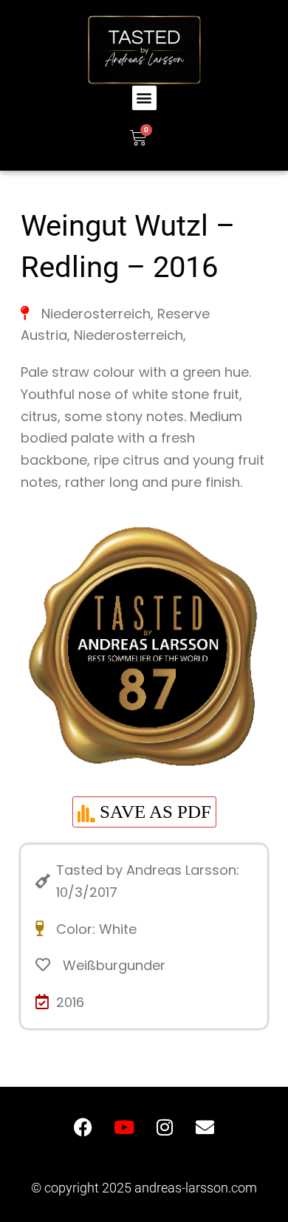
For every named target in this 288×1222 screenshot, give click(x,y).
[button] (144, 98)
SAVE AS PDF (153, 812)
